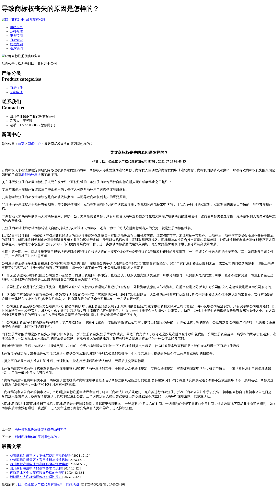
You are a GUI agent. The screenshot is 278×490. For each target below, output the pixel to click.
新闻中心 (34, 143)
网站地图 (72, 484)
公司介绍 (16, 31)
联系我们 (16, 48)
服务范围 (16, 35)
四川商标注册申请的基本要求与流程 (36, 468)
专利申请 (16, 92)
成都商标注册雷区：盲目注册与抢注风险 (39, 460)
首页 (21, 143)
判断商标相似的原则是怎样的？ (37, 437)
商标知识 (16, 40)
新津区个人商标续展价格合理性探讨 (36, 477)
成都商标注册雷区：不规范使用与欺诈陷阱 (41, 455)
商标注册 (16, 88)
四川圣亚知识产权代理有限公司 (40, 484)
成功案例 (16, 44)
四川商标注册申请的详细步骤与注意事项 (39, 464)
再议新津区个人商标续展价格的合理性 (37, 472)
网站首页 (16, 27)
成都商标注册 (31, 174)
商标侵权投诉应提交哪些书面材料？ (41, 429)
